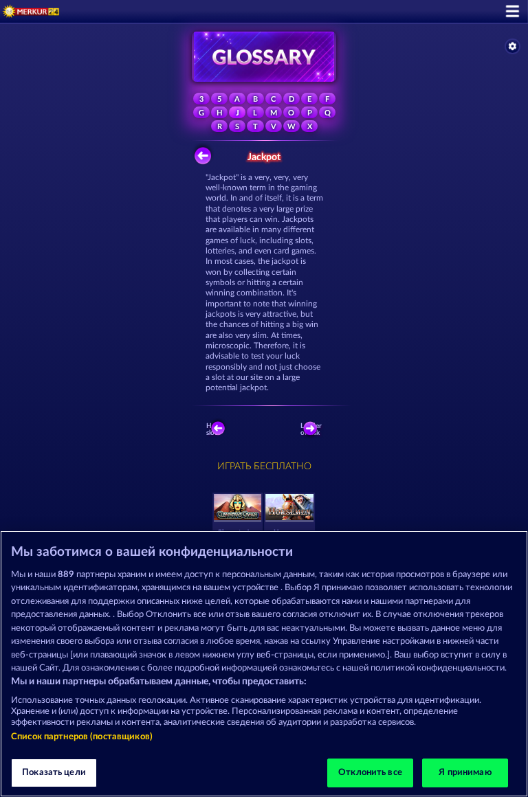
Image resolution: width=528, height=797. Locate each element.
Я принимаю (465, 772)
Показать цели (54, 772)
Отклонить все (370, 772)
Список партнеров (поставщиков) (82, 736)
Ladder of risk (311, 429)
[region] (264, 663)
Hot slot (212, 429)
